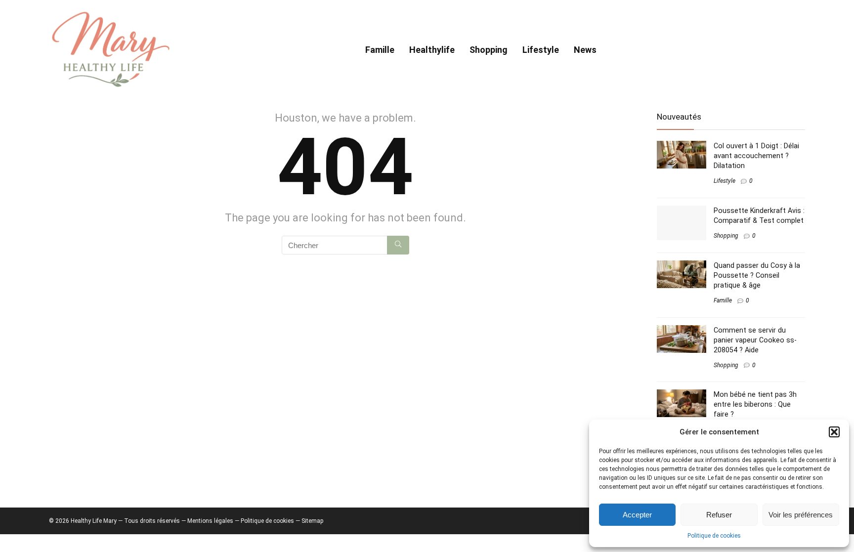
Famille (379, 49)
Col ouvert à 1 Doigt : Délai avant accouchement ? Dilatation (756, 156)
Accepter (637, 514)
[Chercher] (398, 245)
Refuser (719, 514)
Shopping (489, 49)
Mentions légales (210, 520)
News (585, 49)
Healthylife (432, 49)
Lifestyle (540, 49)
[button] (834, 432)
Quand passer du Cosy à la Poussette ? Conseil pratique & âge (757, 275)
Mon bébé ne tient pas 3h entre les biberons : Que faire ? (755, 404)
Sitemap (312, 520)
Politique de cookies (714, 535)
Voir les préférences (801, 514)
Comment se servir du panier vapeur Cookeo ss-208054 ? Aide (755, 340)
